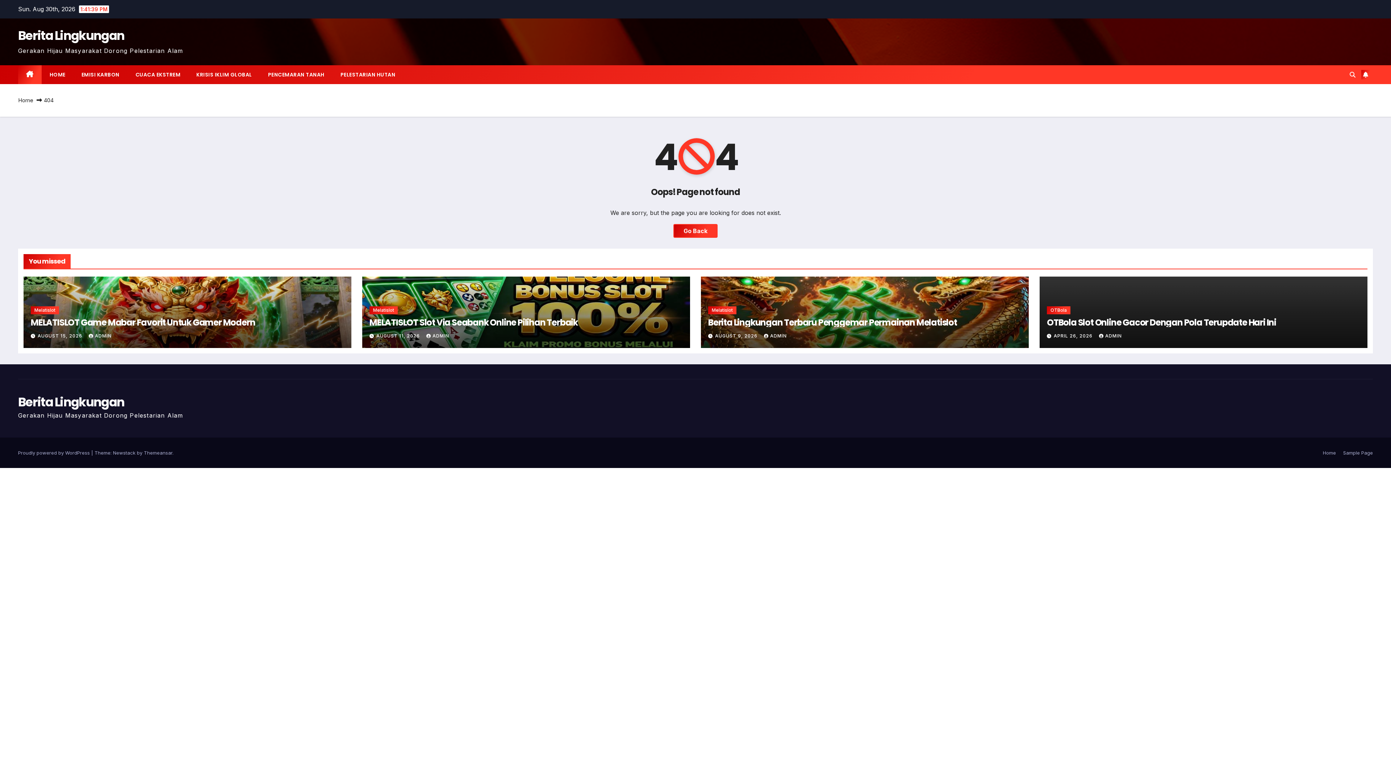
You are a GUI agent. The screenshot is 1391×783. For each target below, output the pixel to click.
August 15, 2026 (61, 336)
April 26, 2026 (1074, 336)
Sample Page (1358, 453)
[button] (1353, 74)
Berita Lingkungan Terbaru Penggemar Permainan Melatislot (832, 322)
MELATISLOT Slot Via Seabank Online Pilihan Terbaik (473, 322)
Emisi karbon (101, 74)
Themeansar (158, 453)
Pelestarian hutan (368, 74)
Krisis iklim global (224, 74)
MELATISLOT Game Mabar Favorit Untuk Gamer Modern (143, 322)
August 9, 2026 (737, 336)
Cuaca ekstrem (158, 74)
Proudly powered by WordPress (54, 453)
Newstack (124, 453)
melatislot (44, 310)
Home (58, 74)
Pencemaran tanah (296, 74)
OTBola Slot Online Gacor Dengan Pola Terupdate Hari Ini (1161, 322)
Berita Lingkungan (71, 35)
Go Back (695, 231)
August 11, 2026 (398, 336)
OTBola (1058, 310)
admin (103, 336)
